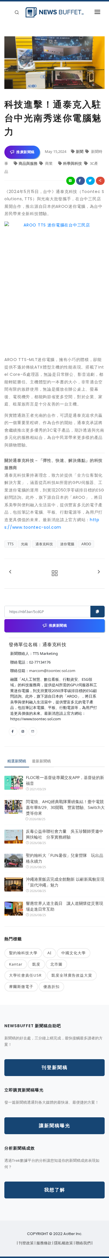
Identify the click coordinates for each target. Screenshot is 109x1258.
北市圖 (56, 964)
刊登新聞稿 (55, 1067)
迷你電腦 (67, 544)
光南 (24, 544)
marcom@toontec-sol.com (52, 670)
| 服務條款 (43, 1243)
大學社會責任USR (25, 975)
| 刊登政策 (26, 1243)
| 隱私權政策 (63, 1243)
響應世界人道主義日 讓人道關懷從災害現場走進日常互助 (64, 906)
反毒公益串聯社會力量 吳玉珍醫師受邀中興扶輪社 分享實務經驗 (64, 834)
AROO (86, 544)
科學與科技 (73, 163)
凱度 (36, 964)
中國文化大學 (73, 952)
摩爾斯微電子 (21, 986)
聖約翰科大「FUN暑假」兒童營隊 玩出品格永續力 (64, 858)
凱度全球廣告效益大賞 (71, 975)
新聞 (80, 151)
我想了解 (54, 1189)
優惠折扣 (51, 986)
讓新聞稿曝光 (54, 1125)
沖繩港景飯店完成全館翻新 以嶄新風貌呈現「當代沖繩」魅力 (65, 882)
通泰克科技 (44, 544)
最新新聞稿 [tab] (41, 761)
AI (49, 952)
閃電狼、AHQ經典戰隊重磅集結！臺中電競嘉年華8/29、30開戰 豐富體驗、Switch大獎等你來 (65, 807)
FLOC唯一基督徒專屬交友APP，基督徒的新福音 (65, 780)
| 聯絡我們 (83, 1243)
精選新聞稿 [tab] (16, 761)
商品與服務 (28, 163)
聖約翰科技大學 (23, 952)
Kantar (15, 964)
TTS (11, 544)
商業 (48, 163)
